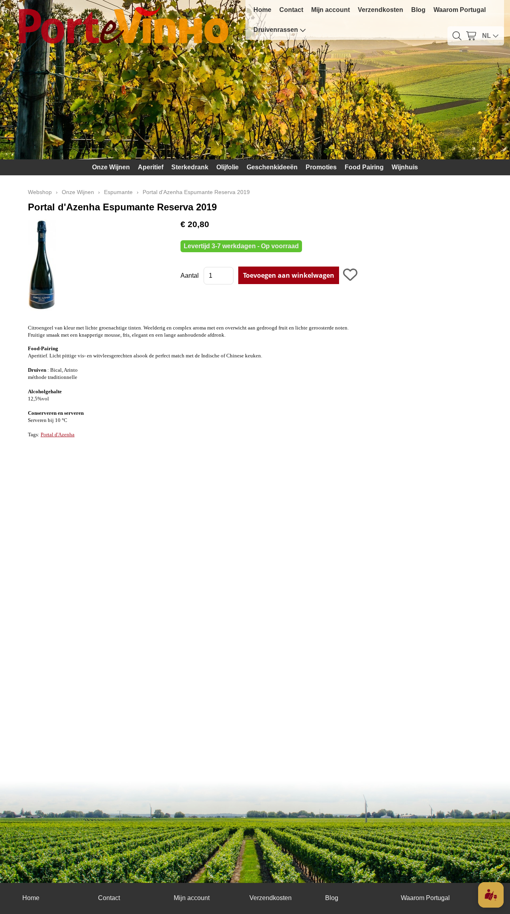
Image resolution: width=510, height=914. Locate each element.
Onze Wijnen (111, 167)
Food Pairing (364, 167)
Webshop (40, 192)
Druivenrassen (275, 29)
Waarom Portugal (460, 9)
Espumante (118, 192)
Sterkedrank (189, 167)
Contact (291, 9)
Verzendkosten (380, 9)
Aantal (189, 275)
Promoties (321, 167)
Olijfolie (227, 167)
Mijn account (330, 9)
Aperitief (150, 167)
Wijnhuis (405, 167)
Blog (418, 9)
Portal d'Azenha (58, 434)
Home (262, 9)
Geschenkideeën (272, 167)
